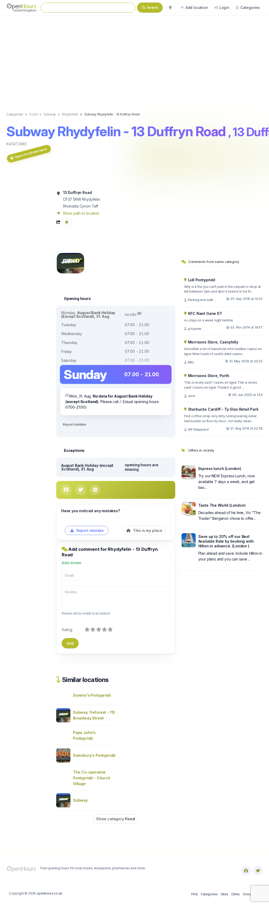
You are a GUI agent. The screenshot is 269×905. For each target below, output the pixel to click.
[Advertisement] (134, 58)
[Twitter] (258, 870)
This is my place (147, 530)
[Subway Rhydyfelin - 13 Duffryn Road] (70, 263)
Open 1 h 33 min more (31, 153)
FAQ (194, 894)
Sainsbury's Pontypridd (94, 755)
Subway (80, 800)
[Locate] (170, 8)
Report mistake (74, 424)
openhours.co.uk (49, 893)
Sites (224, 894)
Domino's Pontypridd (92, 695)
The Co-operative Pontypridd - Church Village (91, 778)
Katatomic (16, 144)
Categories (209, 894)
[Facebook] (246, 870)
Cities (235, 894)
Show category (115, 819)
